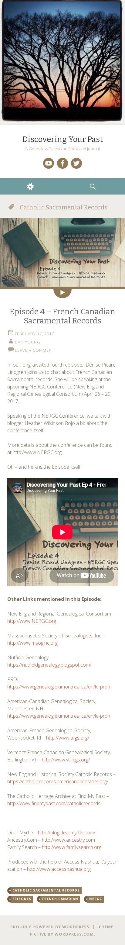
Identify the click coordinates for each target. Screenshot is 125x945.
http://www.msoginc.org (32, 643)
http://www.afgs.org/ (67, 737)
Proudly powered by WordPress (50, 926)
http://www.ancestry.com (68, 839)
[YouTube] (48, 163)
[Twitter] (76, 163)
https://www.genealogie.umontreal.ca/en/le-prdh (58, 686)
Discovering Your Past (62, 139)
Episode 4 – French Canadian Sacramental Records (62, 316)
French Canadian (60, 899)
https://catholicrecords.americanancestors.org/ (57, 781)
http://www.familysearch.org (71, 847)
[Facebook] (62, 163)
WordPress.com (74, 934)
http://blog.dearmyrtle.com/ (66, 832)
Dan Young (27, 342)
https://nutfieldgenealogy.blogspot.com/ (49, 664)
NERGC (95, 899)
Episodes (21, 899)
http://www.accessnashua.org (59, 869)
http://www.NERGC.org (31, 621)
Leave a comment (34, 350)
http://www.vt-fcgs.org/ (66, 759)
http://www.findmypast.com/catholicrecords (53, 803)
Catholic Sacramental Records (46, 890)
